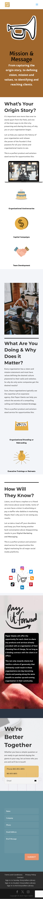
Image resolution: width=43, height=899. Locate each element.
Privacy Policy (30, 875)
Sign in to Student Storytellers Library (20, 883)
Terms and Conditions (13, 875)
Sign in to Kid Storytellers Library (20, 886)
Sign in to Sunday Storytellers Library (20, 880)
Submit (32, 857)
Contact (20, 877)
